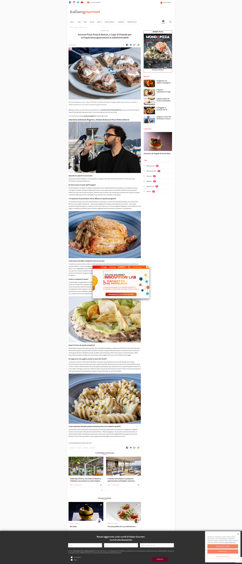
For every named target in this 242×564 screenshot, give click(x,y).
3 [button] (106, 490)
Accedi (163, 23)
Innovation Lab (132, 22)
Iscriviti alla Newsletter (95, 2)
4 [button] (108, 490)
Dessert (77, 523)
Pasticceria (152, 166)
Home (71, 27)
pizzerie (86, 447)
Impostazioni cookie (222, 556)
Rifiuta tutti (223, 551)
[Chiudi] (238, 534)
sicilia (79, 447)
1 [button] (102, 490)
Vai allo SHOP (167, 2)
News (72, 22)
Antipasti (115, 523)
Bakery (151, 181)
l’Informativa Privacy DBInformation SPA (84, 551)
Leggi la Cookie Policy (230, 542)
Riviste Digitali (109, 22)
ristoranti (72, 447)
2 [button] (104, 490)
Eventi (99, 22)
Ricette (71, 523)
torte (150, 191)
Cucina (151, 176)
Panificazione (153, 171)
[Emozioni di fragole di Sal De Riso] (158, 141)
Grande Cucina (82, 27)
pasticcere (152, 186)
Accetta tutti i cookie (223, 546)
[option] (86, 472)
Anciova (93, 447)
